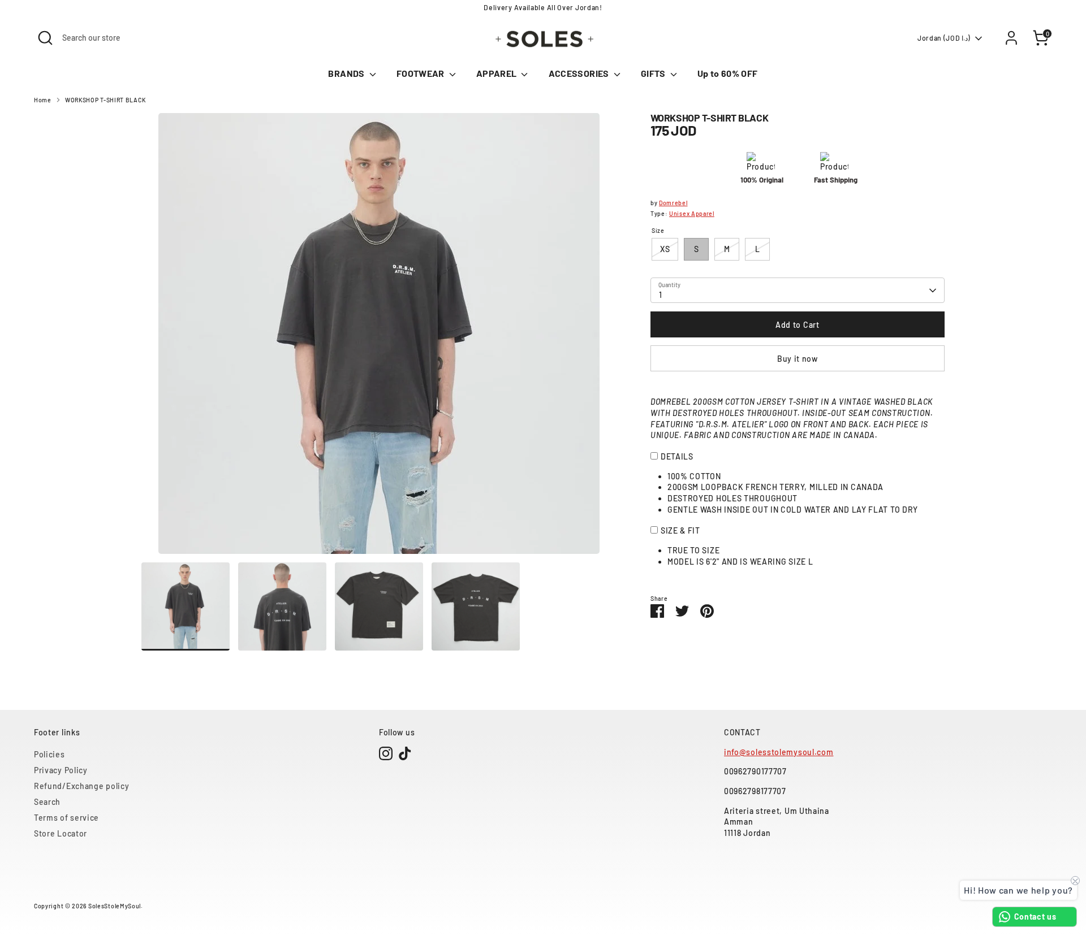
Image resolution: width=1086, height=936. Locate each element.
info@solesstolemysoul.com (779, 752)
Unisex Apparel (691, 213)
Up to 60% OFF (727, 73)
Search (47, 802)
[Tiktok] (405, 753)
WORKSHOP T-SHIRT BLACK (105, 99)
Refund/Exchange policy (81, 786)
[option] (379, 337)
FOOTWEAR (421, 73)
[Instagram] (386, 753)
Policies (49, 754)
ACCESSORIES (580, 73)
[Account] (1011, 38)
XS (665, 249)
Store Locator (60, 833)
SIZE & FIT (680, 530)
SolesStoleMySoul (114, 905)
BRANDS (347, 73)
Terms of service (66, 817)
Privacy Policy (61, 770)
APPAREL (497, 73)
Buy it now (797, 358)
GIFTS (654, 73)
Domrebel (673, 202)
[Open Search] (45, 38)
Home (42, 99)
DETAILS (677, 456)
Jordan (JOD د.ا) (944, 38)
